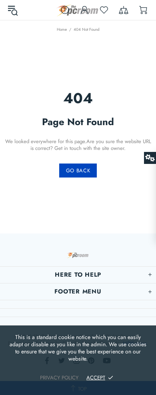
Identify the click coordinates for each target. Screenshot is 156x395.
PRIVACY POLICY (59, 377)
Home (62, 29)
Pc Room (78, 10)
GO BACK (78, 170)
